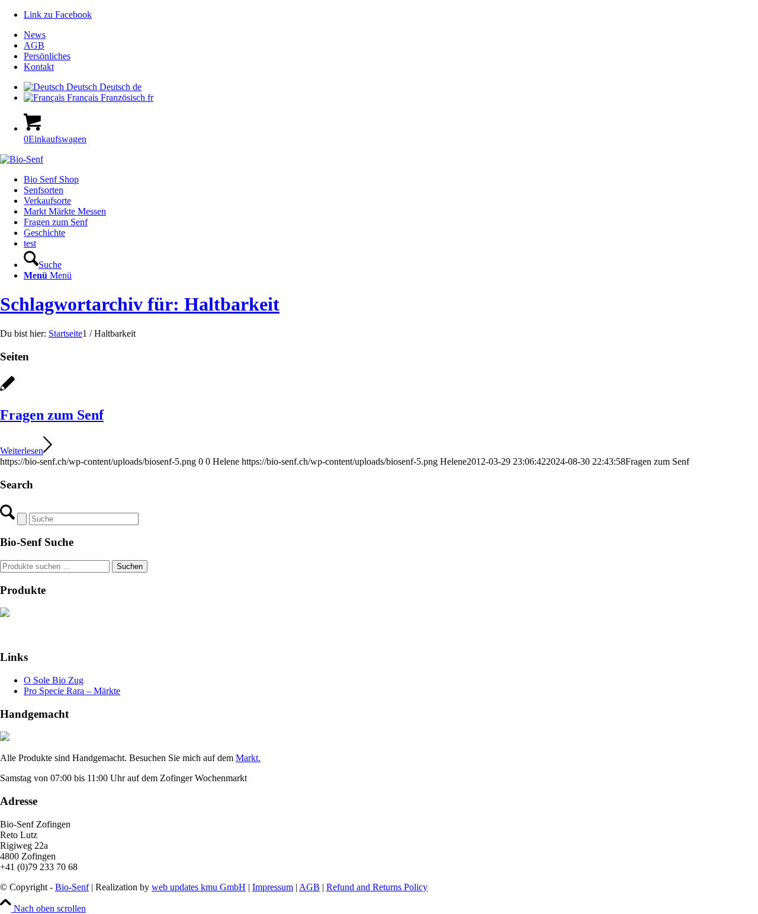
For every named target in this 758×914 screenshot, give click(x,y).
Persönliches (47, 56)
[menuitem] (391, 35)
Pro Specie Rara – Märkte (72, 691)
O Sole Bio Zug (53, 680)
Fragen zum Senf (52, 415)
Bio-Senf (72, 887)
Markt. (248, 758)
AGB (34, 45)
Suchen (130, 566)
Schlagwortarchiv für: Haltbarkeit (140, 304)
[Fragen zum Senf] (7, 390)
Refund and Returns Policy (377, 887)
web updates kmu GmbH (199, 887)
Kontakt (39, 67)
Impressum (272, 887)
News (35, 35)
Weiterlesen (21, 451)
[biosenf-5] (21, 159)
